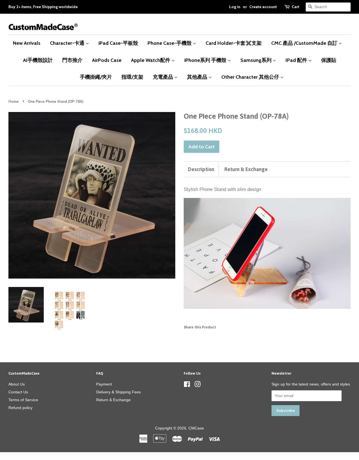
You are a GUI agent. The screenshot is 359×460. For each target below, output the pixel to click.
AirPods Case (106, 60)
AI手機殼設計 (38, 60)
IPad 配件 (297, 60)
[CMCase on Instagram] (197, 385)
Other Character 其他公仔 (250, 77)
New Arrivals (26, 43)
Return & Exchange (246, 169)
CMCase (196, 428)
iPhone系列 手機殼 (205, 60)
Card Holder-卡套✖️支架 (234, 43)
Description (201, 169)
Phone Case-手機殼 (170, 43)
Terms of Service (23, 400)
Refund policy (20, 407)
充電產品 (163, 77)
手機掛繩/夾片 (96, 77)
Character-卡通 (68, 43)
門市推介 (72, 60)
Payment (104, 384)
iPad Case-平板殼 (118, 43)
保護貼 (328, 60)
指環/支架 (132, 77)
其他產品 (197, 77)
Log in (234, 6)
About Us (16, 384)
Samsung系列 (256, 60)
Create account (263, 6)
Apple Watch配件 (151, 60)
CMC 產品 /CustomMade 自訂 (305, 43)
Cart (295, 6)
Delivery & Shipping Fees (118, 392)
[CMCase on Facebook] (187, 385)
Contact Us (18, 392)
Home (13, 101)
